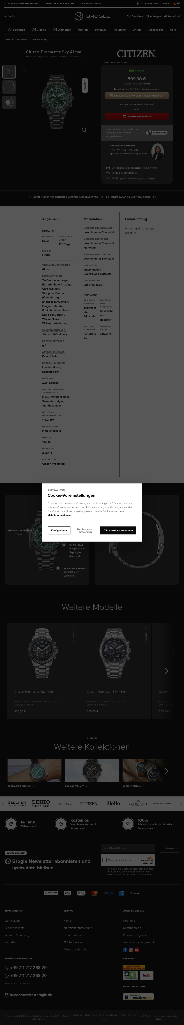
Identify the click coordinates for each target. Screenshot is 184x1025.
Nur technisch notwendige (85, 530)
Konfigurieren (59, 530)
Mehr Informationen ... (60, 515)
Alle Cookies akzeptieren (118, 530)
